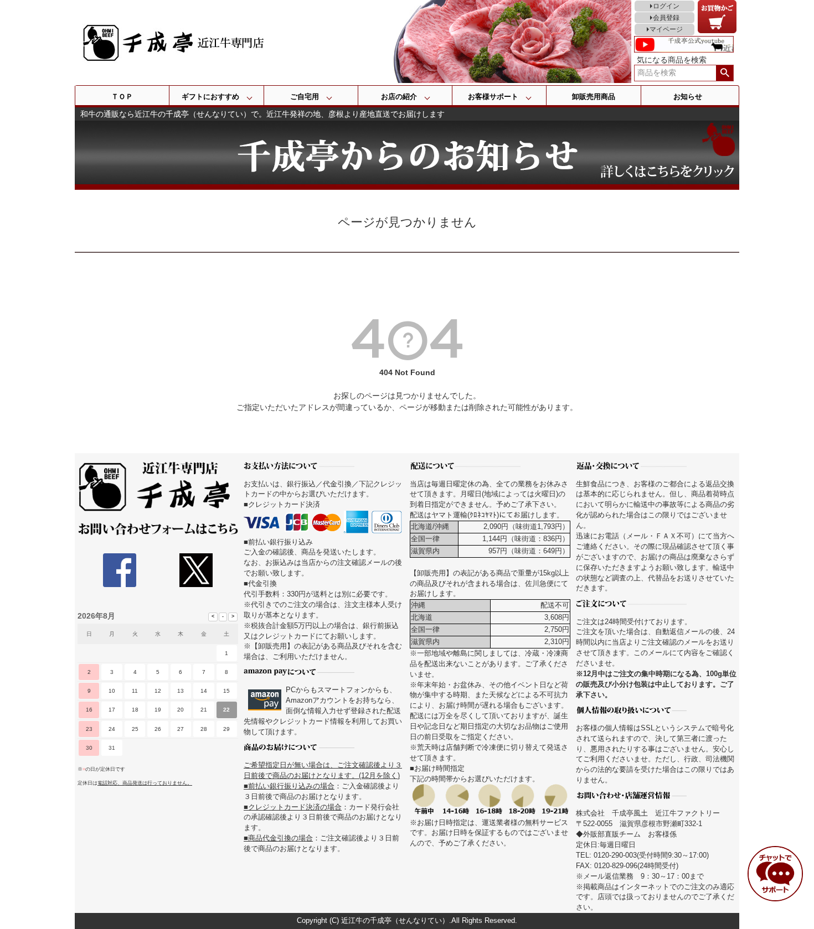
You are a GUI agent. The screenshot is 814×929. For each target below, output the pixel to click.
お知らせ (687, 96)
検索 (724, 73)
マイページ (666, 29)
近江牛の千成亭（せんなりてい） (395, 921)
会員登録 (666, 18)
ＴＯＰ (122, 96)
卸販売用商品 (593, 96)
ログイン (666, 6)
